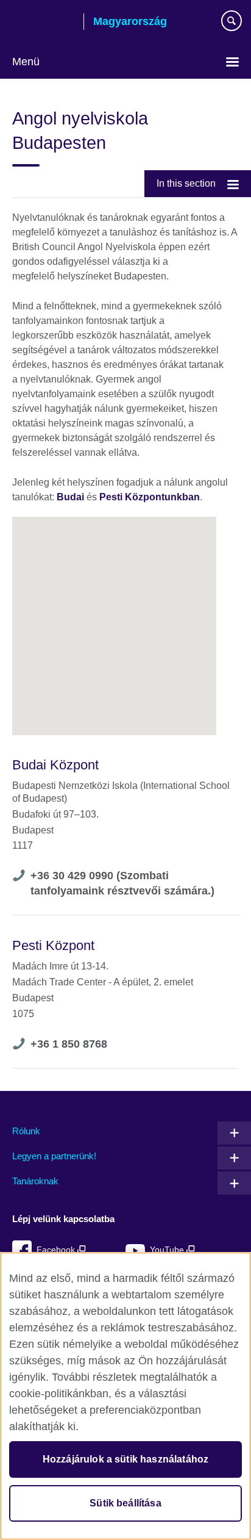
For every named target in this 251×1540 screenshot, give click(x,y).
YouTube (168, 1249)
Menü (26, 62)
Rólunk (26, 1131)
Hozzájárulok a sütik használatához (125, 1459)
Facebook (57, 1249)
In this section (186, 183)
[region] (125, 1396)
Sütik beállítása (125, 1503)
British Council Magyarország (43, 22)
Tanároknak (35, 1181)
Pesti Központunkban (149, 497)
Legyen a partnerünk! (54, 1156)
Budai (70, 497)
